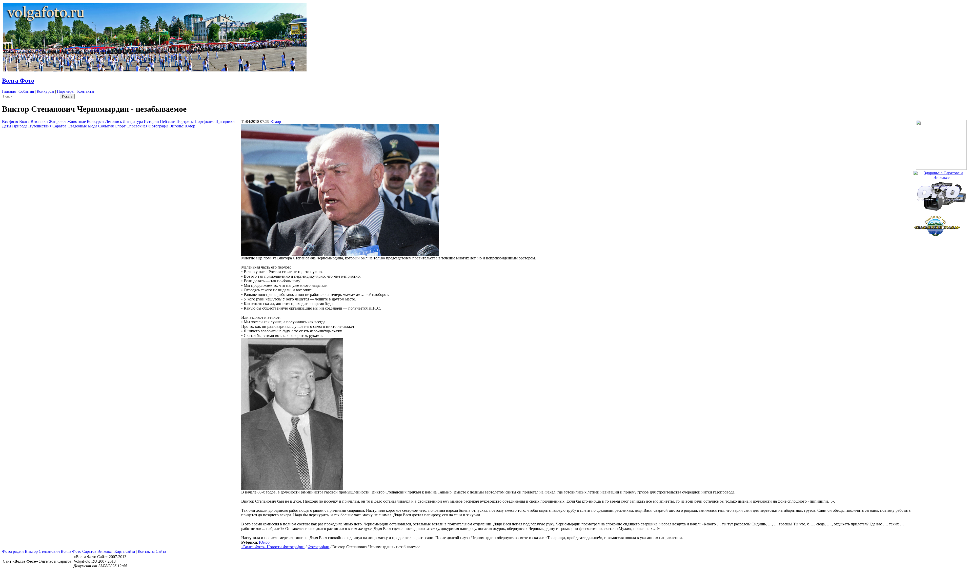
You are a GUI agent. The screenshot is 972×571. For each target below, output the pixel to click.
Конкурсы (45, 91)
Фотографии (318, 547)
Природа (19, 126)
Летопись (113, 121)
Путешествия (39, 126)
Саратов (59, 126)
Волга (24, 121)
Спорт (120, 126)
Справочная (137, 126)
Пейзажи (167, 121)
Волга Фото (18, 80)
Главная (9, 91)
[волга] (941, 195)
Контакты (85, 91)
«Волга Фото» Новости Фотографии (273, 547)
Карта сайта (124, 551)
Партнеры (65, 91)
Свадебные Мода (82, 126)
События (26, 91)
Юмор (190, 126)
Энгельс (176, 126)
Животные (76, 121)
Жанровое (57, 121)
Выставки (39, 121)
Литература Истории (141, 121)
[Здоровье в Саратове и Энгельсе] (941, 174)
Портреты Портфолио (195, 121)
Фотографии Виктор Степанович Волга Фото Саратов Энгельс (57, 551)
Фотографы (158, 126)
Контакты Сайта (152, 551)
